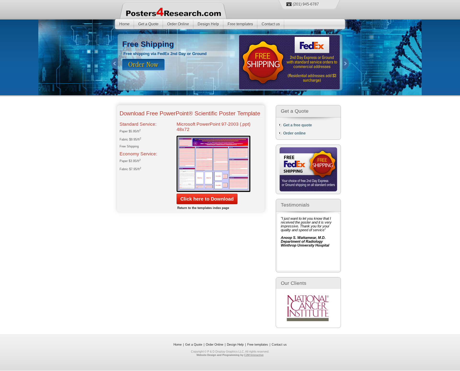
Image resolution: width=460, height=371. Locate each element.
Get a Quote (148, 24)
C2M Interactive (254, 355)
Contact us (271, 24)
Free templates (240, 24)
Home (124, 24)
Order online (294, 133)
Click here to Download (207, 199)
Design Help (208, 24)
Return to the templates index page (203, 208)
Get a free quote (297, 125)
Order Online (178, 24)
